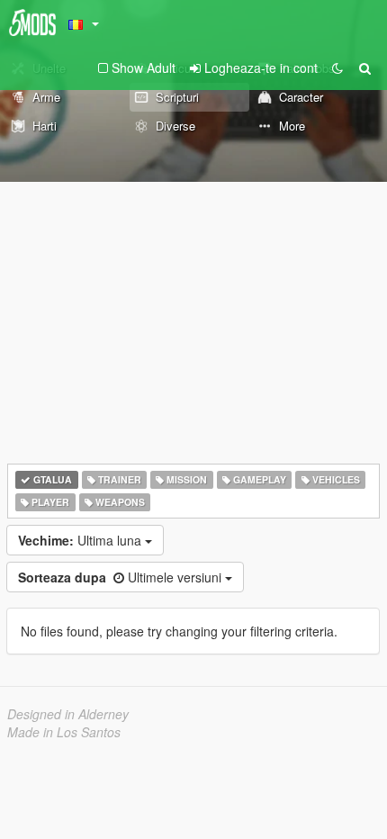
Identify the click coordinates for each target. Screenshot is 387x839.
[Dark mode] (337, 67)
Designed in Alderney (68, 714)
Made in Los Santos (64, 732)
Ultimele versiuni (121, 577)
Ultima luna (81, 540)
